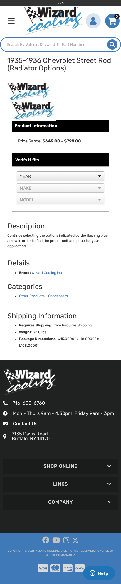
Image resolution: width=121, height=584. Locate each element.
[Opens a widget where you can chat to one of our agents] (99, 573)
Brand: (25, 273)
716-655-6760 (29, 403)
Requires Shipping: (36, 325)
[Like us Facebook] (45, 540)
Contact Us (25, 423)
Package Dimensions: (38, 339)
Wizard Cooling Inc (47, 273)
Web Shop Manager (60, 555)
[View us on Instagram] (66, 540)
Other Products (32, 296)
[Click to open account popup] (93, 21)
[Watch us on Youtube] (56, 540)
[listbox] (60, 176)
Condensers (58, 296)
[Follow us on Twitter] (75, 540)
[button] (60, 44)
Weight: (26, 332)
